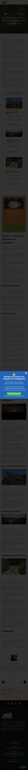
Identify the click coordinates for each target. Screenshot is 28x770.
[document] (14, 385)
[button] (26, 373)
